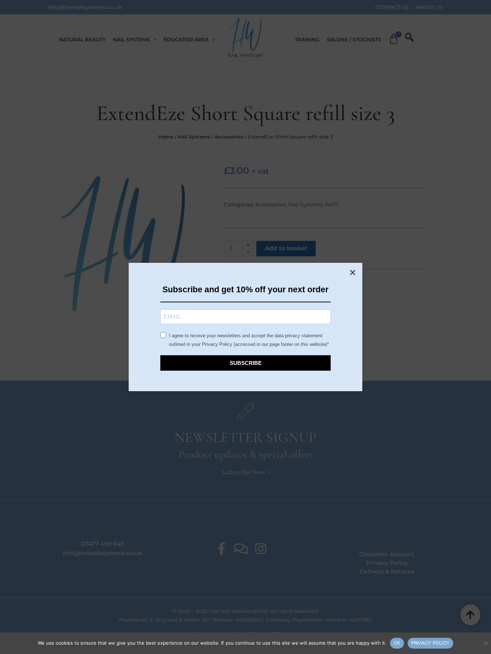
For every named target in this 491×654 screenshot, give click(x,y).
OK (397, 643)
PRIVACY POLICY (430, 643)
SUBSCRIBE (246, 363)
